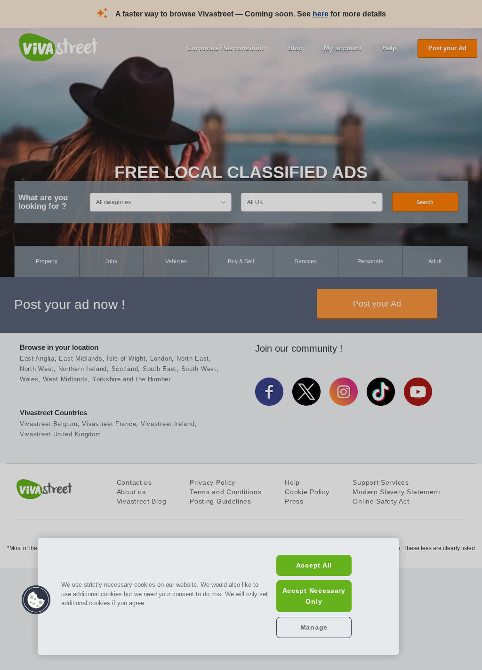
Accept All (314, 565)
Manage (314, 627)
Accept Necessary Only (314, 596)
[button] (36, 600)
